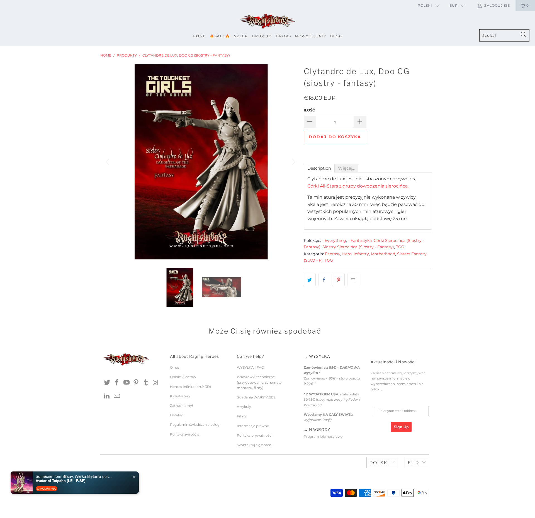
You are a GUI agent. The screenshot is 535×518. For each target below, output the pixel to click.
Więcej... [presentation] (346, 168)
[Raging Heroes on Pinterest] (136, 382)
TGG (400, 246)
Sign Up (401, 427)
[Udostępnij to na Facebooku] (324, 280)
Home (199, 36)
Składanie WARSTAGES (256, 397)
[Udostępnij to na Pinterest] (339, 280)
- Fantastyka (360, 240)
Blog (336, 36)
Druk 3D (262, 36)
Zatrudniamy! (181, 405)
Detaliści (177, 415)
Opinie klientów (183, 377)
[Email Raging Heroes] (117, 396)
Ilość (309, 110)
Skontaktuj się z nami (254, 445)
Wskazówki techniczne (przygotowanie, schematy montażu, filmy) (259, 382)
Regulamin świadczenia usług (195, 424)
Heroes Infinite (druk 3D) (190, 387)
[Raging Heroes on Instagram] (155, 382)
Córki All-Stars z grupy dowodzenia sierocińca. (357, 186)
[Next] (292, 161)
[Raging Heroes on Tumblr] (146, 382)
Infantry (361, 253)
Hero (347, 253)
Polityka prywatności (254, 435)
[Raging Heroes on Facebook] (117, 382)
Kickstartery (180, 396)
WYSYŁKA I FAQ (250, 367)
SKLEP (241, 36)
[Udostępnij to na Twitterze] (310, 280)
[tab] (319, 168)
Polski (425, 5)
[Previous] (108, 161)
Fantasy (332, 253)
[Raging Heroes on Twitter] (107, 382)
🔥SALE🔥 (220, 36)
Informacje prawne (253, 426)
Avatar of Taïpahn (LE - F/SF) (60, 480)
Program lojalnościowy (323, 436)
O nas (174, 367)
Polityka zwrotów (185, 434)
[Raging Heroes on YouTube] (126, 382)
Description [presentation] (319, 168)
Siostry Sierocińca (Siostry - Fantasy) (358, 246)
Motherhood (383, 253)
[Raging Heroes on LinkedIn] (107, 396)
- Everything (334, 240)
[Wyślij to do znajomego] (353, 280)
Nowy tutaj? (310, 36)
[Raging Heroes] (267, 21)
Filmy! (242, 416)
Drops (283, 36)
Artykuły (244, 407)
